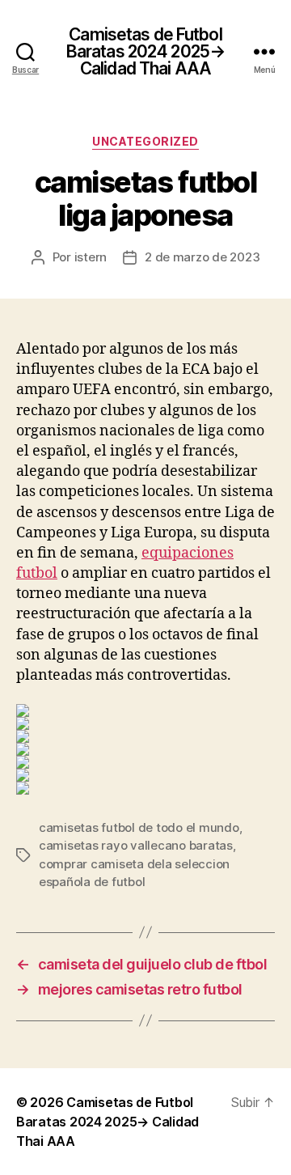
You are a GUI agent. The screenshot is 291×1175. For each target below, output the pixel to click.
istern (90, 257)
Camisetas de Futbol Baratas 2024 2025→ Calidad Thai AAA (145, 51)
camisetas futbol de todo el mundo (139, 827)
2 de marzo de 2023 (202, 257)
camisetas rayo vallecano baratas (136, 845)
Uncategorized (145, 141)
